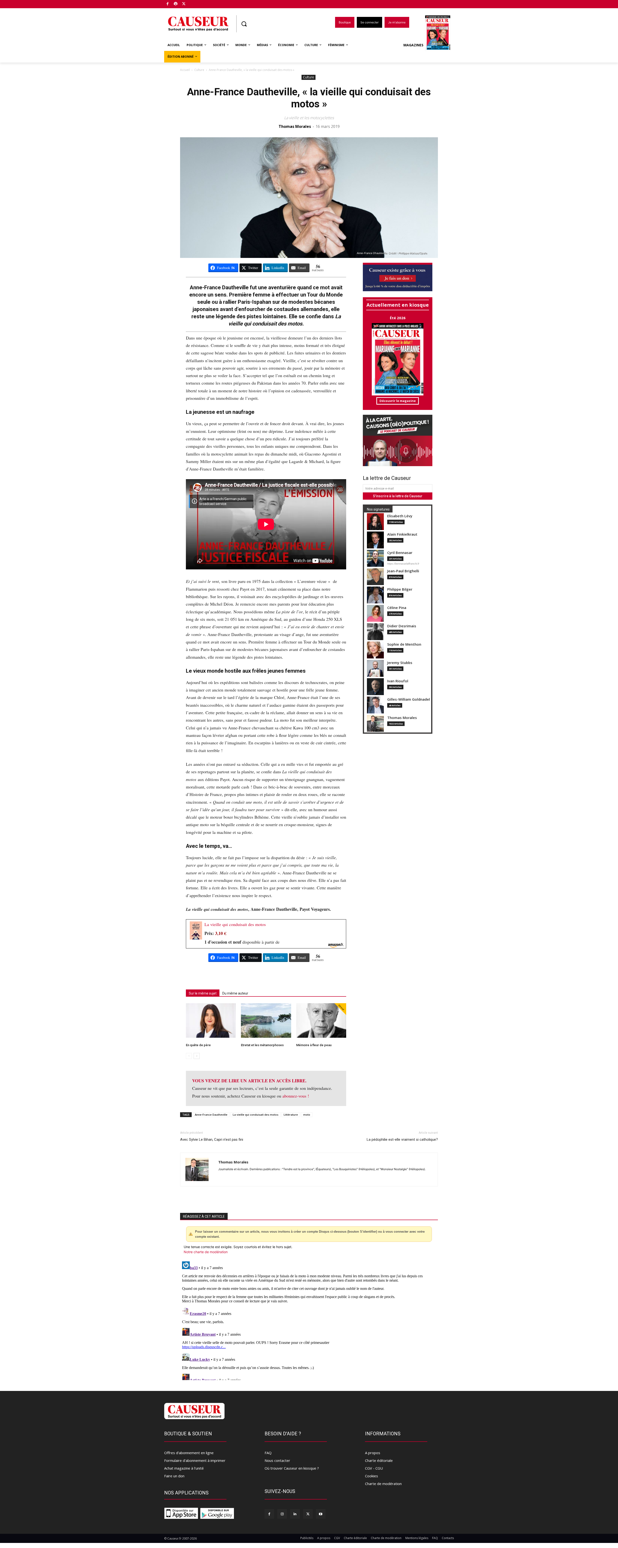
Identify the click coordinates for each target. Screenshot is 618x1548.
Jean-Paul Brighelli (403, 571)
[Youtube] (320, 1514)
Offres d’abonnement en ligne (189, 1452)
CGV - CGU (374, 1468)
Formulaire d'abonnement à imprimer (194, 1460)
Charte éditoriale (379, 1460)
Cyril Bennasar (399, 552)
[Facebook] (167, 4)
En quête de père (198, 1045)
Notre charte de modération (206, 1252)
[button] (244, 24)
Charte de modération (383, 1483)
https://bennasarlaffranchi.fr (403, 563)
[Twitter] (183, 4)
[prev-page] (189, 1056)
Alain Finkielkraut (402, 534)
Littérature (291, 1114)
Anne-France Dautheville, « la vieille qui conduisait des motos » (309, 98)
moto (306, 1114)
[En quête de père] (211, 1020)
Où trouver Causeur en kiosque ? (292, 1468)
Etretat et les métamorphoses (262, 1045)
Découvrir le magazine (397, 401)
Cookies (371, 1475)
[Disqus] (309, 1319)
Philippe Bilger (399, 589)
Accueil (185, 70)
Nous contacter (277, 1460)
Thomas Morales (295, 126)
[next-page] (197, 1056)
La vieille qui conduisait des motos (235, 924)
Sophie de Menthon (404, 644)
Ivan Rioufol (397, 681)
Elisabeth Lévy (399, 516)
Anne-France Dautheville (211, 1114)
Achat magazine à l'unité (184, 1468)
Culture (199, 70)
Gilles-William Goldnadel (408, 699)
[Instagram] (282, 1514)
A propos (372, 1452)
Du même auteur (235, 993)
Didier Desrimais (401, 626)
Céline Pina (396, 607)
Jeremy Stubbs (399, 662)
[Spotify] (175, 4)
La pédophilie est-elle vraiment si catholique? (402, 1139)
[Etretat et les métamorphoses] (266, 1020)
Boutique (196, 3)
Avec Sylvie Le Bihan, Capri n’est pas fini (211, 1139)
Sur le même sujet (203, 993)
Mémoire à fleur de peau (313, 1045)
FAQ (268, 1452)
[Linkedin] (295, 1514)
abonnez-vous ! (295, 1096)
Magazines (413, 45)
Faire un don (174, 1475)
